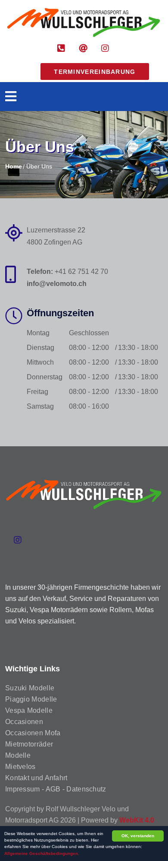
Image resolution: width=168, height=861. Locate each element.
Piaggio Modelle (31, 699)
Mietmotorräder (29, 744)
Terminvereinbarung (94, 71)
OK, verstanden (137, 835)
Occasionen (24, 721)
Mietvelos (20, 766)
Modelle (18, 755)
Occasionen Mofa (33, 733)
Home (13, 166)
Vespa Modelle (29, 710)
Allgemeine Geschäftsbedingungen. (41, 853)
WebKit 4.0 (136, 820)
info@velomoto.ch (57, 283)
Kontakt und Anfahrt (36, 778)
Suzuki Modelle (29, 688)
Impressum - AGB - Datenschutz (55, 789)
